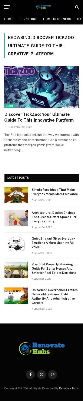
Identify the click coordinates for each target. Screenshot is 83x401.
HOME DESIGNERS (57, 19)
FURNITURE (28, 19)
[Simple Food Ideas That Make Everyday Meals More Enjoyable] (16, 195)
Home (9, 19)
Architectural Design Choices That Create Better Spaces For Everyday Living (54, 217)
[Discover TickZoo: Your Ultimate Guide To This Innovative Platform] (41, 87)
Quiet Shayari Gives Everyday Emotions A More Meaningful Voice (53, 243)
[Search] (76, 7)
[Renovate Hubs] (43, 7)
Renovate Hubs (69, 388)
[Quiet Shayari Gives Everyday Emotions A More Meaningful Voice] (16, 244)
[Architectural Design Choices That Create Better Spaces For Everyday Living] (16, 218)
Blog (9, 106)
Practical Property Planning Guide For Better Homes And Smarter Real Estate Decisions (54, 269)
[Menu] (7, 7)
